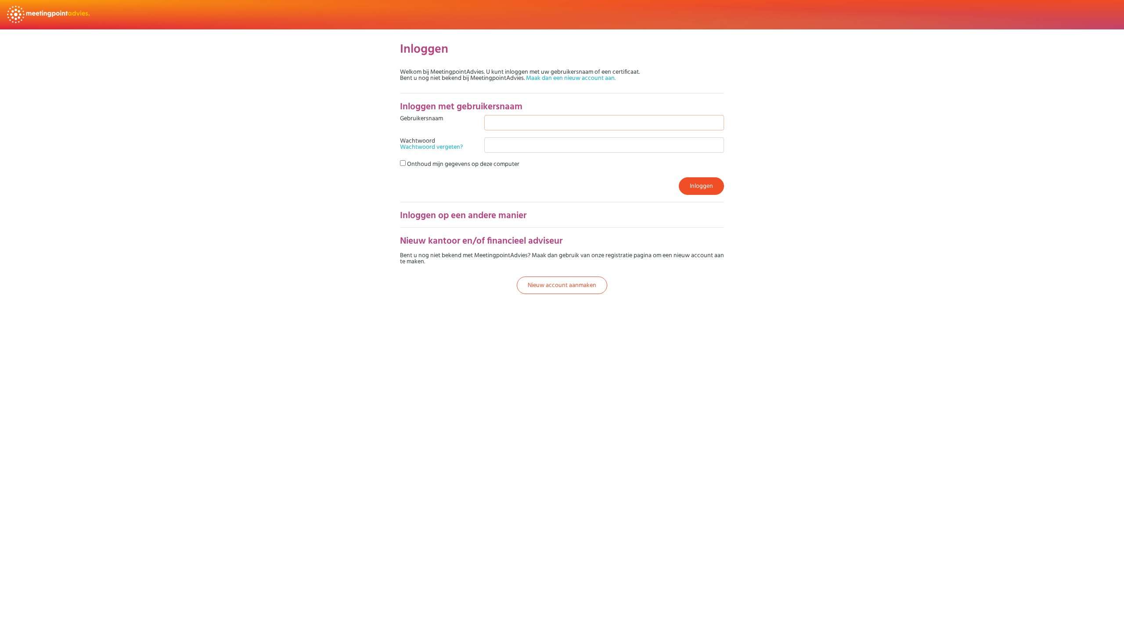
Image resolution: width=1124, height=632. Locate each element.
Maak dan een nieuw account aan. (571, 77)
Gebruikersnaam (421, 118)
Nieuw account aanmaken (562, 284)
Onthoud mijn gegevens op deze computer (462, 163)
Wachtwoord (431, 143)
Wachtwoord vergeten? (431, 146)
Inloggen (701, 185)
